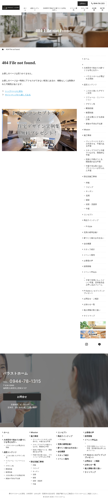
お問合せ (22, 396)
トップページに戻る (14, 91)
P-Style (89, 226)
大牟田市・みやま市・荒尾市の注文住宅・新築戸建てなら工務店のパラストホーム (55, 494)
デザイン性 (90, 104)
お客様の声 (88, 260)
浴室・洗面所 (91, 204)
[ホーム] (3, 49)
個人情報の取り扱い (92, 310)
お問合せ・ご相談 (91, 299)
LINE (99, 344)
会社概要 (87, 243)
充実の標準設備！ (91, 232)
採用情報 (87, 266)
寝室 (88, 200)
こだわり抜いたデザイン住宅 (95, 92)
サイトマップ (89, 316)
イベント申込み (90, 272)
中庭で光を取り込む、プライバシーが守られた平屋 (95, 168)
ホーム (86, 59)
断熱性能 (89, 108)
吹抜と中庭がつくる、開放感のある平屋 (95, 160)
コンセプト (88, 214)
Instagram (86, 344)
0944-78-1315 (25, 381)
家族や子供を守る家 (94, 123)
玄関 (88, 195)
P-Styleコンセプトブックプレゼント (94, 292)
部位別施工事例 (90, 176)
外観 (88, 182)
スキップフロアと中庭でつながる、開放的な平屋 (95, 152)
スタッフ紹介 (89, 249)
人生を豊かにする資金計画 (95, 118)
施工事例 (87, 135)
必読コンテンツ (90, 84)
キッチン (89, 191)
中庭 (88, 208)
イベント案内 (89, 255)
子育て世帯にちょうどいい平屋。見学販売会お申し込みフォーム (95, 282)
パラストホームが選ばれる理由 (95, 77)
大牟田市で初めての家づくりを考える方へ (94, 69)
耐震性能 (89, 112)
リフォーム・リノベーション (95, 98)
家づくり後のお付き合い (94, 238)
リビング (89, 187)
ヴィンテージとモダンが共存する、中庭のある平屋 (95, 143)
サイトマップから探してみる (18, 95)
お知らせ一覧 (89, 304)
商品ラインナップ (91, 220)
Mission (87, 129)
